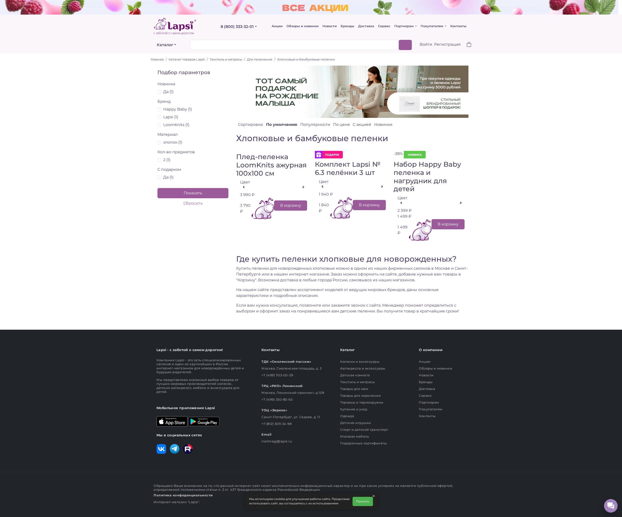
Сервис (384, 26)
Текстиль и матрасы (357, 382)
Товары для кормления (360, 395)
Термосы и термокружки (361, 402)
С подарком (169, 169)
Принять (362, 501)
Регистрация (447, 44)
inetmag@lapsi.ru (276, 441)
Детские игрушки (355, 423)
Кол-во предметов (176, 152)
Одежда (347, 416)
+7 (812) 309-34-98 (276, 424)
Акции (277, 26)
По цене (342, 124)
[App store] (172, 421)
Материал (167, 134)
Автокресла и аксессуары (362, 368)
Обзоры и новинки (302, 26)
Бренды (347, 26)
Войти (426, 44)
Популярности (315, 124)
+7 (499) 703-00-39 (277, 375)
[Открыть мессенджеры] (611, 506)
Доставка (366, 26)
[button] (466, 45)
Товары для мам (354, 389)
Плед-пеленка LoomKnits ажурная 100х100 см (271, 165)
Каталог (165, 45)
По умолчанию (282, 124)
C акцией (362, 124)
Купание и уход (353, 409)
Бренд (164, 101)
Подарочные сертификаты (363, 443)
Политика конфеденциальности (183, 495)
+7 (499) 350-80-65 (277, 399)
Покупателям (432, 26)
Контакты (458, 26)
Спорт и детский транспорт (364, 429)
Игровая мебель (354, 436)
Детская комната (355, 375)
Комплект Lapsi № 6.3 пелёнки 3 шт (347, 168)
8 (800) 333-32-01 (237, 26)
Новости (329, 26)
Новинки (383, 124)
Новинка (166, 84)
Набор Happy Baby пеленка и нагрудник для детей (427, 176)
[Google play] (203, 421)
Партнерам (404, 26)
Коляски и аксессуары (359, 361)
